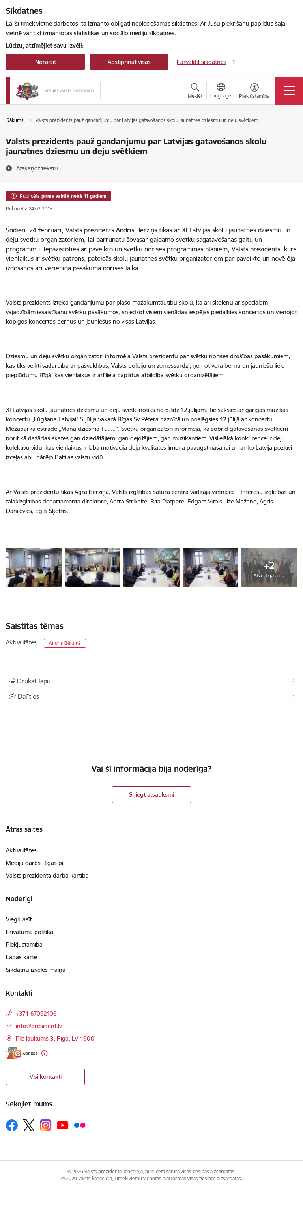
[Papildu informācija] (44, 1053)
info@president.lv (39, 1025)
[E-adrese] (21, 1053)
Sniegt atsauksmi (151, 794)
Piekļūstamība (24, 944)
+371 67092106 (36, 1013)
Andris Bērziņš (65, 643)
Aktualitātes (21, 850)
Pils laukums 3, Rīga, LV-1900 (55, 1038)
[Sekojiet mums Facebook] (12, 1125)
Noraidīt (45, 62)
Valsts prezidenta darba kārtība (47, 875)
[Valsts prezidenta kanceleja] (55, 90)
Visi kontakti (46, 1076)
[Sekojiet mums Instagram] (46, 1125)
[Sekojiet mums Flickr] (80, 1125)
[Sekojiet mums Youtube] (63, 1125)
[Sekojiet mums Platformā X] (29, 1125)
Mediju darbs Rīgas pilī (35, 863)
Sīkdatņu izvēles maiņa (35, 969)
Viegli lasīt (19, 919)
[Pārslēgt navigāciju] (289, 91)
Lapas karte (21, 957)
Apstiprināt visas (129, 62)
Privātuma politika (29, 932)
